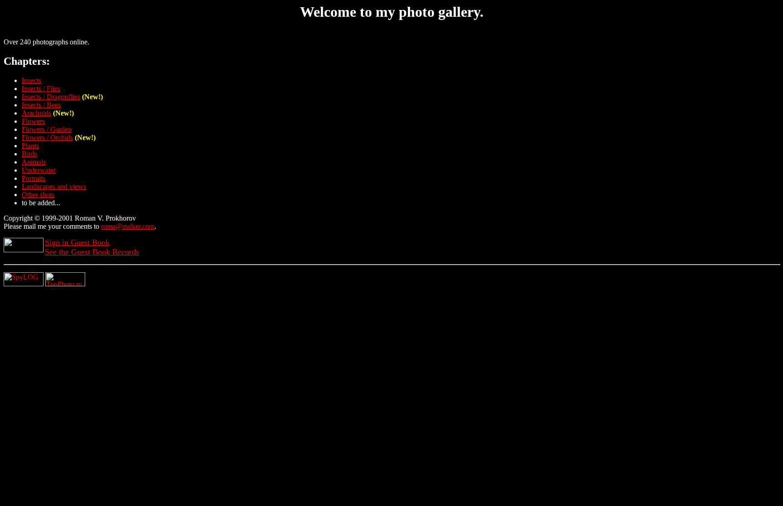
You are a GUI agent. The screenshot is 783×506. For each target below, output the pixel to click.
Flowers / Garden (47, 129)
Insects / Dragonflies (51, 97)
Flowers (33, 121)
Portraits (33, 178)
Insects (31, 80)
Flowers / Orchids (47, 137)
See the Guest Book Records (92, 251)
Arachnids (36, 113)
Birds (29, 154)
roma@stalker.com (128, 226)
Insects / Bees (41, 105)
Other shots (38, 194)
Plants (30, 145)
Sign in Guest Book (77, 242)
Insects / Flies (41, 88)
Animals (34, 162)
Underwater (39, 170)
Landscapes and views (54, 186)
